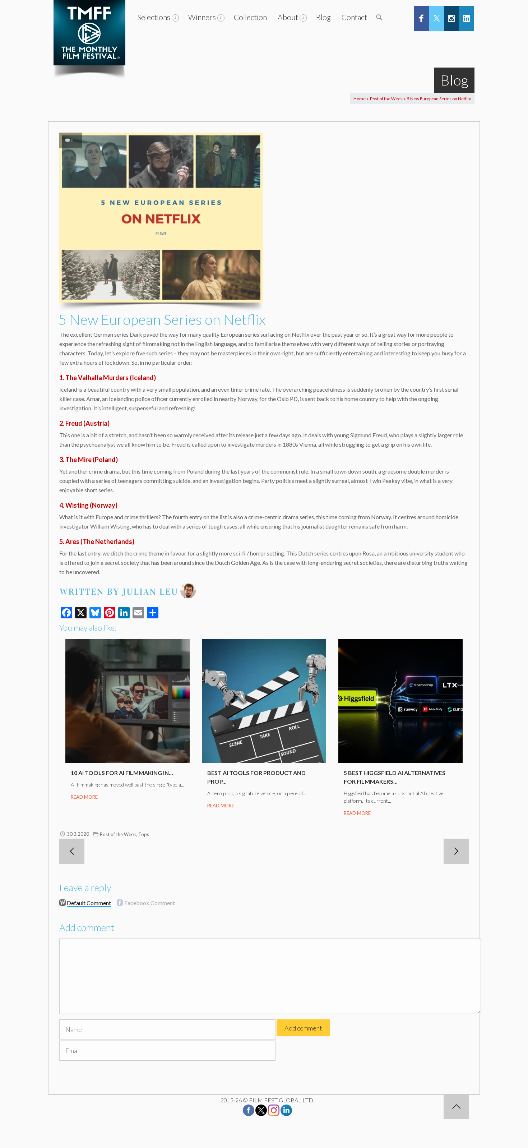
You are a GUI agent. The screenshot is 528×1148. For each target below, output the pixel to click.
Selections (153, 17)
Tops (143, 834)
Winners (202, 17)
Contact (354, 17)
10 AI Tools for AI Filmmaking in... (122, 772)
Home (359, 98)
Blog (323, 17)
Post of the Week (386, 98)
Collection (250, 17)
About (288, 17)
